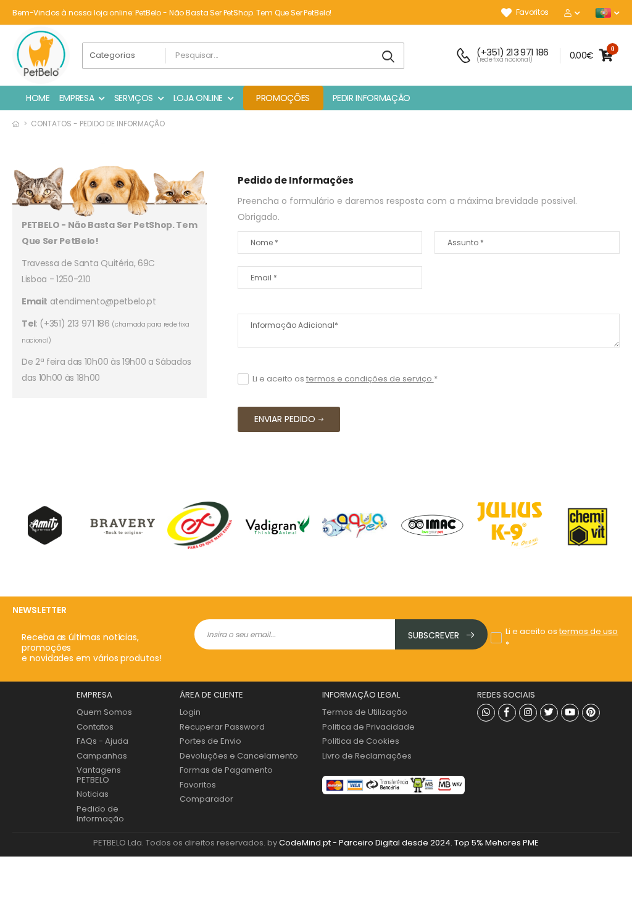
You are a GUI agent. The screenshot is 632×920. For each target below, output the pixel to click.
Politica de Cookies (360, 741)
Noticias (93, 794)
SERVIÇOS (133, 98)
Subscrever (435, 635)
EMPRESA (76, 98)
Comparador (206, 799)
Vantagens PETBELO (99, 775)
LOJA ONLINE (198, 98)
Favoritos (532, 12)
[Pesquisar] (389, 57)
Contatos (95, 727)
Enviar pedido (284, 419)
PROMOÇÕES (283, 98)
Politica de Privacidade (368, 727)
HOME (38, 98)
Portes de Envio (210, 741)
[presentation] (34, 525)
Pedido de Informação (100, 813)
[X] (549, 713)
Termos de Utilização (364, 712)
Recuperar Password (222, 727)
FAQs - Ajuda (102, 741)
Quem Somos (104, 712)
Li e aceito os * (345, 379)
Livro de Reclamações (367, 756)
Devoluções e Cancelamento (239, 756)
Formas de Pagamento (226, 770)
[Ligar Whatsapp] (486, 713)
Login (190, 712)
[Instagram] (528, 713)
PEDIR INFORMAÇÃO (371, 98)
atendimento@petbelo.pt (103, 301)
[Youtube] (570, 713)
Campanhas (102, 756)
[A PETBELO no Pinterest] (591, 713)
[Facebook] (507, 713)
